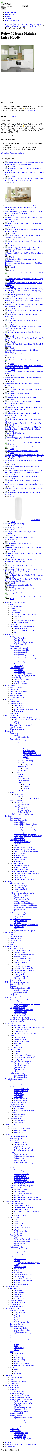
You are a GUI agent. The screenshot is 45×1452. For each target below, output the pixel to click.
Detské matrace (15, 646)
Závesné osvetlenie (20, 1101)
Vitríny (12, 944)
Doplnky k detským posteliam (24, 676)
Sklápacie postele (20, 1184)
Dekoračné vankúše (21, 1249)
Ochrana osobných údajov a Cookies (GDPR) (21, 1444)
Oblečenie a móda (16, 800)
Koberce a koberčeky (25, 761)
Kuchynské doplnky (17, 1324)
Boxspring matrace (20, 1154)
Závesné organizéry (16, 1306)
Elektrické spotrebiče (12, 715)
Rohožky (17, 1213)
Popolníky (17, 1316)
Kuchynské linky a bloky (18, 820)
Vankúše (8, 18)
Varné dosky (18, 861)
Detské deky (18, 670)
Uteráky (25, 757)
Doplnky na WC (19, 915)
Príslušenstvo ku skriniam (23, 1193)
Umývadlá (17, 923)
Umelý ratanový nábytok (22, 1439)
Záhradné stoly (15, 1429)
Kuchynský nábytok (17, 863)
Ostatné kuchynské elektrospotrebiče (26, 852)
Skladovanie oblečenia (17, 1302)
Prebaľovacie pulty (20, 644)
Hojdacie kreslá (19, 1037)
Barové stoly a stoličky (17, 948)
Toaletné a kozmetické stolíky (24, 1150)
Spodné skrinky (19, 838)
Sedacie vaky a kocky (21, 1041)
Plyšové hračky (23, 737)
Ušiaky (16, 1045)
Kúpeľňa (21, 763)
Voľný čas (8, 1375)
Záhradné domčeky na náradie (20, 1397)
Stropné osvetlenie (20, 1099)
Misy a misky (18, 1358)
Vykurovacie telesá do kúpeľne (24, 931)
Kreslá (12, 1035)
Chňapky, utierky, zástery (22, 1227)
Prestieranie (18, 1233)
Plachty (25, 749)
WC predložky (19, 917)
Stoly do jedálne (15, 964)
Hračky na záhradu (20, 1401)
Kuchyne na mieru (16, 818)
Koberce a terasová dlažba (23, 1403)
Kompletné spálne (16, 1138)
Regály (12, 942)
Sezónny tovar (10, 1124)
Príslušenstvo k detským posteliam (30, 658)
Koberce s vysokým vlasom (23, 1207)
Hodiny (12, 604)
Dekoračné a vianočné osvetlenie (21, 1081)
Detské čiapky (23, 808)
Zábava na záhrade (20, 683)
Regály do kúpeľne (20, 887)
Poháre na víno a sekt (21, 1340)
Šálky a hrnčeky (19, 1360)
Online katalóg (10, 1446)
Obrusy (16, 1229)
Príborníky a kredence (21, 976)
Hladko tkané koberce (21, 1205)
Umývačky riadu (20, 859)
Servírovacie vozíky (21, 869)
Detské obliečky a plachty (23, 674)
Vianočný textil (19, 1132)
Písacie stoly (9, 14)
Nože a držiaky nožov (21, 1332)
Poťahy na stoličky (20, 1231)
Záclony (17, 1282)
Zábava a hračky (15, 678)
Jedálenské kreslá (20, 956)
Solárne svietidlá (19, 1108)
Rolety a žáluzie (15, 1217)
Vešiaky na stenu (20, 1016)
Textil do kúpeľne (16, 1235)
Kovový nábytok (20, 1437)
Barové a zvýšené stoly (22, 966)
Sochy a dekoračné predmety (24, 630)
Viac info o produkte (12, 153)
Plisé (15, 1219)
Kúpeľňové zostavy (21, 885)
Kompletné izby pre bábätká (23, 642)
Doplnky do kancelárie (17, 984)
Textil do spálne (15, 1257)
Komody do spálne (20, 1144)
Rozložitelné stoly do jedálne (24, 968)
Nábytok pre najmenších (22, 664)
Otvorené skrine (19, 1192)
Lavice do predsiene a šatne (23, 1010)
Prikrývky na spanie (29, 753)
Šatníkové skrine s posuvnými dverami (27, 1199)
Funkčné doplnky (16, 1377)
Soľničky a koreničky (21, 1322)
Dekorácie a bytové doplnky (15, 602)
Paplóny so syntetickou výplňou (29, 1263)
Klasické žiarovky (20, 1114)
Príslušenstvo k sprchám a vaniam (25, 907)
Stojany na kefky (28, 765)
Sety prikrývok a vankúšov (32, 755)
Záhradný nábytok (11, 1385)
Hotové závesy (19, 1277)
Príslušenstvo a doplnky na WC (20, 913)
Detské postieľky (20, 638)
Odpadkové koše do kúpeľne (24, 903)
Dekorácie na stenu (20, 628)
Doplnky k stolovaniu (17, 1310)
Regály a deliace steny (21, 1069)
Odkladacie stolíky (16, 940)
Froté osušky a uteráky (22, 899)
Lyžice (16, 1344)
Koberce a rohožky (16, 1203)
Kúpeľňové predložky (21, 901)
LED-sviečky (18, 616)
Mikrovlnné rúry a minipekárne (24, 850)
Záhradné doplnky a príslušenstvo (21, 1399)
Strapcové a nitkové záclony (23, 1280)
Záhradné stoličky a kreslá (23, 1425)
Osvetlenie (22, 767)
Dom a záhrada (15, 739)
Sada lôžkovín (19, 1269)
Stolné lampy (18, 1097)
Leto (11, 1126)
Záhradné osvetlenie (16, 1413)
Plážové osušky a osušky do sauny (26, 1239)
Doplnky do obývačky (17, 1025)
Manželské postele (20, 1180)
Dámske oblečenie (20, 802)
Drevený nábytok (20, 1435)
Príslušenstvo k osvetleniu (18, 1103)
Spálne (7, 1134)
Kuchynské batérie (20, 875)
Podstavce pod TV (20, 1031)
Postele (7, 16)
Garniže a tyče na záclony (23, 1275)
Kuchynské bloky (20, 822)
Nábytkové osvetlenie (21, 1029)
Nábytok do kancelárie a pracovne (17, 982)
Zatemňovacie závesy (21, 1284)
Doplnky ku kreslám (21, 990)
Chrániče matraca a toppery (19, 1136)
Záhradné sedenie (16, 1415)
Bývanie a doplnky (20, 741)
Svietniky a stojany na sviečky (24, 620)
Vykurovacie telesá (20, 1409)
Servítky (17, 1318)
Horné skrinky (32, 26)
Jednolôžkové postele (21, 1178)
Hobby (12, 792)
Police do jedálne (20, 974)
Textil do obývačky (16, 1247)
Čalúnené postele (20, 1172)
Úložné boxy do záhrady (22, 1407)
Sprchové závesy (20, 909)
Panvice (16, 1371)
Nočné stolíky (27, 784)
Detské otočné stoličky (22, 650)
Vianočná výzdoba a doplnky (20, 1128)
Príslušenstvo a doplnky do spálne (21, 1186)
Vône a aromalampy (21, 622)
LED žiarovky (19, 1116)
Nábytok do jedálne (12, 946)
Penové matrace (19, 1160)
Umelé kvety (14, 624)
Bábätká (12, 636)
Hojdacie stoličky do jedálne (24, 954)
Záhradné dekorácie (21, 1411)
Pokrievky (17, 1373)
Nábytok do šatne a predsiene (15, 998)
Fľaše (16, 1356)
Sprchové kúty (19, 927)
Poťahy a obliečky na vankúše (24, 1253)
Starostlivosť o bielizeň (17, 703)
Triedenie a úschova (12, 1286)
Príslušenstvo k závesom (22, 1278)
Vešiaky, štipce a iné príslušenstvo (25, 709)
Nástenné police (19, 1067)
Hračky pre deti (19, 682)
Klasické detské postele (26, 656)
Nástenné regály (15, 938)
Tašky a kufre (14, 1383)
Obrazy (12, 608)
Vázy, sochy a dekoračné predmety (22, 626)
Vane (15, 929)
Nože (16, 1346)
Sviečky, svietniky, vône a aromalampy (23, 614)
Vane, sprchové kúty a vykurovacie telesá (24, 925)
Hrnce (16, 1369)
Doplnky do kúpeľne (21, 895)
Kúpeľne (8, 881)
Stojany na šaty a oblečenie (23, 1148)
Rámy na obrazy (15, 610)
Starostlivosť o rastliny (21, 1395)
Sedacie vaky (18, 666)
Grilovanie (13, 1389)
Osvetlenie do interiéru (17, 1087)
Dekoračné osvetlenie (21, 1083)
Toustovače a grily (20, 857)
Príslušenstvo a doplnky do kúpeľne (22, 893)
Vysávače (17, 721)
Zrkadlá (16, 891)
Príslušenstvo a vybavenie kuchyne (22, 871)
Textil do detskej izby (17, 668)
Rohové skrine (19, 1195)
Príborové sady (19, 1348)
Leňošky (17, 1051)
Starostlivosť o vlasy (17, 727)
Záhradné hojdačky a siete (23, 1417)
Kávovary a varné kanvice (23, 848)
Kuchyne (29, 24)
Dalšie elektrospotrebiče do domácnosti (27, 719)
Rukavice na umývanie (22, 1241)
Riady (12, 1352)
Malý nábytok (10, 933)
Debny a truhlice (19, 1290)
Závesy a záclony (16, 1273)
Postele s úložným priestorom (24, 1182)
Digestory (17, 844)
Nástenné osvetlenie (21, 1091)
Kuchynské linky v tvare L (23, 828)
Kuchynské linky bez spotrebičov (25, 824)
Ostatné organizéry (16, 1300)
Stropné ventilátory (16, 1105)
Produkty (21, 24)
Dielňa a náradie (15, 693)
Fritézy (16, 846)
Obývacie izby (10, 1023)
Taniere (16, 1361)
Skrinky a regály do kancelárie (20, 996)
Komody (13, 935)
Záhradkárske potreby (17, 1393)
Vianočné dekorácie (21, 1130)
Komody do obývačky (21, 1063)
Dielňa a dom (10, 685)
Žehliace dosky (19, 711)
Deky (25, 747)
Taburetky (21, 790)
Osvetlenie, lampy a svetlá (14, 1079)
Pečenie (12, 1336)
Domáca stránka (10, 24)
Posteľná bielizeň (29, 751)
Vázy (16, 632)
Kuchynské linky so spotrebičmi (25, 826)
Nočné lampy (18, 1093)
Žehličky (17, 723)
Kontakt (8, 1442)
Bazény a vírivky (15, 1387)
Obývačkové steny (16, 1047)
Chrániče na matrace (30, 745)
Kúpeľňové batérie (20, 921)
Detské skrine (18, 660)
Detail (13, 166)
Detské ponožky (24, 810)
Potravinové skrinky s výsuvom (25, 834)
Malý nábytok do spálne (18, 1142)
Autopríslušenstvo (16, 687)
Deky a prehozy (19, 1251)
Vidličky (17, 1350)
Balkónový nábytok (12, 20)
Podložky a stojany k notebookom (21, 814)
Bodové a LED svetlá (21, 1089)
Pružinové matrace (20, 1162)
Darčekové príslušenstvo (18, 691)
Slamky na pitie (19, 1320)
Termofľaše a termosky (22, 1363)
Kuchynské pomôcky (17, 1326)
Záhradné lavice (19, 1419)
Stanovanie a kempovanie (18, 1381)
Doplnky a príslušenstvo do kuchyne (26, 873)
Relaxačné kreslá (20, 1039)
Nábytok (17, 772)
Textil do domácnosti (12, 1201)
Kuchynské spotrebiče (17, 840)
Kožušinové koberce (21, 1209)
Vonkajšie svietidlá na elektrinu (24, 1110)
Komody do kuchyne (21, 865)
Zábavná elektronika (17, 729)
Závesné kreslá (19, 1427)
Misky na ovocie (19, 1312)
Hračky (16, 735)
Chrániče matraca (20, 1259)
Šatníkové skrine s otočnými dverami (26, 1197)
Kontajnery (13, 986)
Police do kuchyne (20, 867)
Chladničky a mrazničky (22, 842)
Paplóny (17, 1261)
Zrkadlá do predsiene (17, 1022)
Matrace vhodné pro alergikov (24, 1156)
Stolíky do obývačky (17, 1073)
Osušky (16, 1237)
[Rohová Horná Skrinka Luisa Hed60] (17, 74)
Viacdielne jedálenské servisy (24, 1365)
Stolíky (20, 782)
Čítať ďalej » (30, 110)
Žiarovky (13, 1112)
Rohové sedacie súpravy (22, 1055)
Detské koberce (19, 672)
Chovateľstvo (14, 689)
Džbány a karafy (19, 1354)
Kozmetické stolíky (16, 937)
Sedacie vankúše (19, 1255)
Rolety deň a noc (20, 1223)
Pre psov (21, 796)
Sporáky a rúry (19, 855)
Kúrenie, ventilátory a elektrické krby (22, 725)
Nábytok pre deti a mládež (19, 648)
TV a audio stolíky (20, 1077)
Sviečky (17, 618)
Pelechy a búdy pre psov (31, 798)
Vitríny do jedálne (20, 978)
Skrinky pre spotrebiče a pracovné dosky (28, 836)
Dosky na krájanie (20, 1328)
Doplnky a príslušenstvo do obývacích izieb (29, 1027)
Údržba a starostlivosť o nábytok (25, 1033)
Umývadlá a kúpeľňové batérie (20, 919)
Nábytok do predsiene (17, 1008)
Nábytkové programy (21, 1065)
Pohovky (17, 1053)
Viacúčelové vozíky (16, 1304)
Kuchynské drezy (20, 877)
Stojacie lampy (19, 1095)
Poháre (12, 1338)
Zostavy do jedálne (16, 980)
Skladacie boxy (19, 1294)
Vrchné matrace (19, 1166)
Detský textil (18, 640)
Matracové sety (19, 1158)
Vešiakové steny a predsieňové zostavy (23, 1020)
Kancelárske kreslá (20, 992)
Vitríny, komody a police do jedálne (22, 970)
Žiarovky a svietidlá (16, 1118)
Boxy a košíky (15, 1288)
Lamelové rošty (15, 1140)
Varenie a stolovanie (12, 1308)
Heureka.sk (9, 731)
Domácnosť (9, 699)
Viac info (15, 116)
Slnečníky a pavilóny (17, 1391)
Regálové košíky (20, 1292)
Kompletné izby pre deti (22, 662)
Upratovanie (14, 713)
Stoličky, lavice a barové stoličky (21, 950)
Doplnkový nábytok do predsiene (25, 1002)
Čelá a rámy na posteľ (21, 1174)
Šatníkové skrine (15, 1188)
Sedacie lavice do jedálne (22, 960)
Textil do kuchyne (16, 1225)
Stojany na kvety (15, 612)
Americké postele (20, 1170)
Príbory (12, 1342)
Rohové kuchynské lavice (23, 958)
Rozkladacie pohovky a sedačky (25, 1057)
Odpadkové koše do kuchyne (24, 879)
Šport (11, 1379)
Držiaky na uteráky (20, 897)
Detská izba (9, 634)
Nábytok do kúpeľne (17, 883)
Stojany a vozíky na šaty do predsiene (27, 1004)
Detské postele (19, 654)
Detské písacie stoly (21, 652)
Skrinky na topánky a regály (19, 1018)
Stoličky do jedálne (20, 962)
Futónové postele (20, 1176)
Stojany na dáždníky (21, 1006)
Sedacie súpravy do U (21, 1059)
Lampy (25, 768)
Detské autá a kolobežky (22, 680)
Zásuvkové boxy (20, 1298)
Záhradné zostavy (16, 1431)
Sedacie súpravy (24, 780)
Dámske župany (23, 804)
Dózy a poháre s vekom (22, 1330)
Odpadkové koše (15, 701)
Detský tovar (14, 733)
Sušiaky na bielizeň (20, 707)
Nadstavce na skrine (21, 1190)
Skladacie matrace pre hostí (23, 1164)
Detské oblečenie (20, 806)
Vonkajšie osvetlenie (17, 1107)
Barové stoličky (10, 12)
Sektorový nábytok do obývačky (21, 1061)
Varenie (12, 1367)
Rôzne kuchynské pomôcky (23, 1334)
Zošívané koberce (20, 1215)
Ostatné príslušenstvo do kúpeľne (25, 905)
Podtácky (17, 1314)
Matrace (21, 774)
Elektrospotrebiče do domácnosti (21, 717)
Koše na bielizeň (19, 705)
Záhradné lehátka (20, 1421)
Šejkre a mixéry (19, 853)
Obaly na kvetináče (16, 606)
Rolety (16, 1221)
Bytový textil (22, 743)
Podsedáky (18, 1405)
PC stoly (26, 786)
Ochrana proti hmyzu (17, 697)
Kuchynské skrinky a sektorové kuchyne (23, 25)
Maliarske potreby (16, 695)
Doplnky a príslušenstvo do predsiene (22, 1000)
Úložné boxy (22, 770)
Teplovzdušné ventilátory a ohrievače (27, 911)
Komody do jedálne (21, 972)
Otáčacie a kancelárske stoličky (20, 988)
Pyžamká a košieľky (25, 812)
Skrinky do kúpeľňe (21, 889)
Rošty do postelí (23, 778)
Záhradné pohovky (20, 1423)
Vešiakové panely (20, 1014)
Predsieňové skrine (20, 1012)
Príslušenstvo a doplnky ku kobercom (27, 1211)
